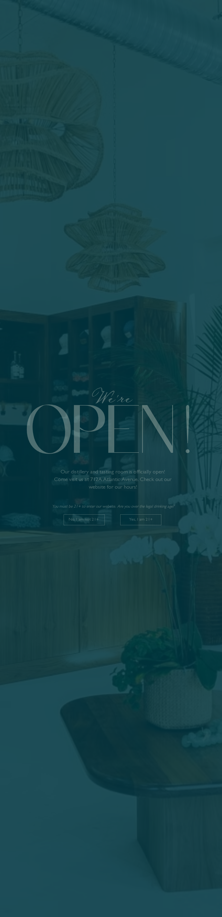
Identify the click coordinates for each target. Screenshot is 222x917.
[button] (140, 519)
